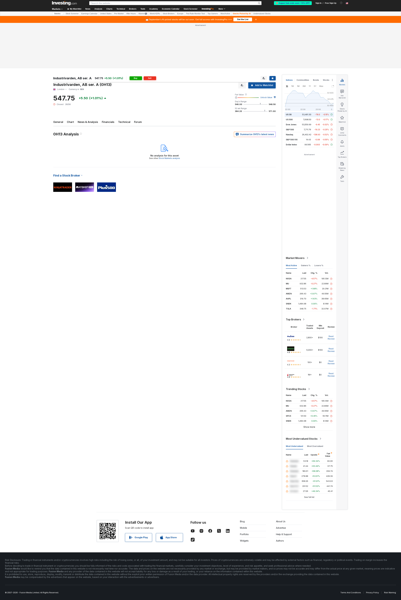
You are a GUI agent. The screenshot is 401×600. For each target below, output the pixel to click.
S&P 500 (290, 129)
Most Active (225, 14)
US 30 (289, 114)
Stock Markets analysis (169, 158)
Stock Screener (191, 9)
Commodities (303, 80)
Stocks (57, 14)
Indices (289, 80)
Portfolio (244, 534)
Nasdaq (289, 134)
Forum (138, 122)
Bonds (316, 80)
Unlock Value (266, 97)
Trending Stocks (296, 389)
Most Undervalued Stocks (302, 438)
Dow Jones (291, 124)
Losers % (318, 265)
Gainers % (305, 265)
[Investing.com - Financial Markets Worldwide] (64, 3)
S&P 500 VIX (292, 139)
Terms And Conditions (350, 592)
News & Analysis (88, 122)
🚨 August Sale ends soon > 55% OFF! (293, 3)
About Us (280, 521)
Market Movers (295, 258)
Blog (242, 521)
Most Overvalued (315, 446)
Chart (70, 122)
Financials (108, 122)
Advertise (281, 527)
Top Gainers (213, 14)
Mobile (243, 527)
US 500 (289, 119)
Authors (280, 540)
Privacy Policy (372, 592)
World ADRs (155, 14)
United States (106, 14)
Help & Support (284, 534)
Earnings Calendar (89, 14)
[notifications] (341, 2)
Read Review (331, 337)
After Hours (131, 14)
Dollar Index (291, 144)
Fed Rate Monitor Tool (195, 14)
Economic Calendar (171, 9)
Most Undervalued (294, 446)
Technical (124, 122)
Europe (180, 14)
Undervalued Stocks (262, 14)
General (58, 122)
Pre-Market (119, 14)
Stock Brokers (168, 14)
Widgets (244, 540)
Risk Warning (390, 592)
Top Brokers (293, 319)
